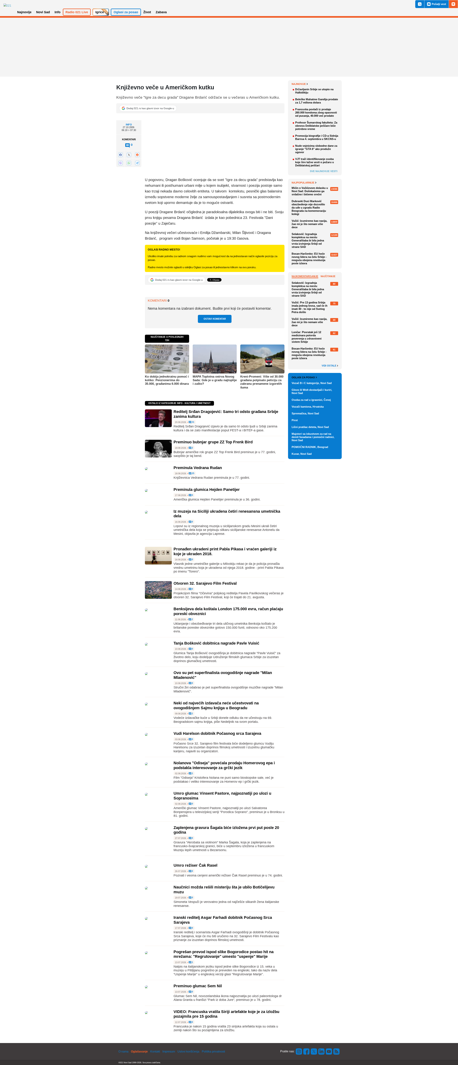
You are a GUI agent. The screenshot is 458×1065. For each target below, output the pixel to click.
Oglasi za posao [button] (126, 12)
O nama (123, 1051)
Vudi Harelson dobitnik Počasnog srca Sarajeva (217, 733)
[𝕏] (129, 155)
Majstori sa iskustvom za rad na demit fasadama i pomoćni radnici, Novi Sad (313, 437)
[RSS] (336, 1051)
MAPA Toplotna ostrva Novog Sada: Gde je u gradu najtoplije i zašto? (215, 380)
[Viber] (120, 163)
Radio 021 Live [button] (76, 12)
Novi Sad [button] (43, 12)
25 (192, 473)
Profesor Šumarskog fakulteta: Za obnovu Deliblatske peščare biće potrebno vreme (316, 125)
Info (129, 124)
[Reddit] (137, 155)
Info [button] (57, 12)
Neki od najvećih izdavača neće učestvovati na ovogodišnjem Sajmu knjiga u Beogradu (216, 705)
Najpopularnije (303, 182)
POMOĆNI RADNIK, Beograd (310, 447)
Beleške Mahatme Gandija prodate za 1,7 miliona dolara (316, 101)
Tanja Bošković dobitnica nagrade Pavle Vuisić (216, 643)
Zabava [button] (161, 12)
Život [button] (147, 12)
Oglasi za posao (303, 377)
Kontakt (155, 1051)
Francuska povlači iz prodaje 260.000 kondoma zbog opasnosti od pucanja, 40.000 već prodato (316, 112)
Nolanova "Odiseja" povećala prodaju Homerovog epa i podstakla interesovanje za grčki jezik (224, 765)
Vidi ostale (329, 366)
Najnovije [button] (24, 12)
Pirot (295, 420)
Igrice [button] (99, 12)
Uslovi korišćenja (188, 1051)
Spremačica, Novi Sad (305, 413)
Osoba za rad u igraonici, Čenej (311, 399)
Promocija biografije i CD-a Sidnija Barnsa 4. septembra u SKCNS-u (316, 137)
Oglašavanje (139, 1051)
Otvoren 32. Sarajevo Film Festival (205, 583)
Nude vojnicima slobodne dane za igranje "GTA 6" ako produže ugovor (316, 149)
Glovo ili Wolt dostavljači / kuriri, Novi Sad (312, 391)
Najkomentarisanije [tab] (305, 276)
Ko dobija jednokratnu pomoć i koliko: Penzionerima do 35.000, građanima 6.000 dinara (167, 380)
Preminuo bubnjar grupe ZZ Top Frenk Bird (213, 442)
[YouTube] (329, 1051)
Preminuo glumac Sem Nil (198, 986)
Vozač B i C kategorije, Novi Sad (312, 383)
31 (192, 422)
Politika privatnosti (213, 1051)
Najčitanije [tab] (328, 276)
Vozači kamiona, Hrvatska (308, 406)
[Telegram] (137, 163)
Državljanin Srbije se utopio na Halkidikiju (314, 91)
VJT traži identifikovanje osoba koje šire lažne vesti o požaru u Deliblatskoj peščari (314, 162)
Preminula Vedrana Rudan (198, 467)
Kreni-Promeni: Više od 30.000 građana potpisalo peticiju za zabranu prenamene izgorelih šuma (261, 382)
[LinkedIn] (321, 1051)
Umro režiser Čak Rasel (195, 865)
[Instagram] (299, 1051)
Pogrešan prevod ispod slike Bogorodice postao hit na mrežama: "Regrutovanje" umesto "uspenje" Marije (224, 954)
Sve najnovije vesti (323, 171)
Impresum (168, 1051)
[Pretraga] (419, 4)
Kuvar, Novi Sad (302, 453)
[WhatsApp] (129, 163)
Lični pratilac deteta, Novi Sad (310, 427)
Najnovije (299, 84)
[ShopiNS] (453, 4)
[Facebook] (120, 155)
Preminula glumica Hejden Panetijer (207, 489)
